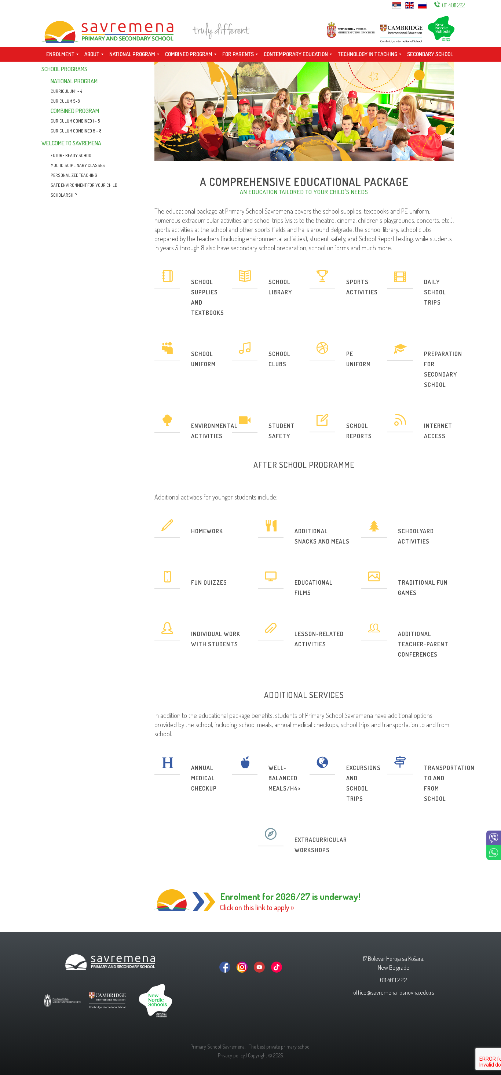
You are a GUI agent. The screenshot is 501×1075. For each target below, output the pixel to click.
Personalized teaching (74, 175)
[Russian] (422, 4)
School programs (64, 69)
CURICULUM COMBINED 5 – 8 (76, 131)
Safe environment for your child (84, 185)
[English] (409, 4)
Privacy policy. (232, 1055)
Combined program (75, 111)
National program (74, 81)
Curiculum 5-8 (65, 101)
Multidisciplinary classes (78, 165)
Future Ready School (72, 155)
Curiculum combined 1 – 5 (75, 121)
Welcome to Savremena (71, 143)
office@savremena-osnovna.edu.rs (393, 992)
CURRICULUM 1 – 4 (66, 91)
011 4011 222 (453, 5)
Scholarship (64, 195)
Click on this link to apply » (257, 907)
